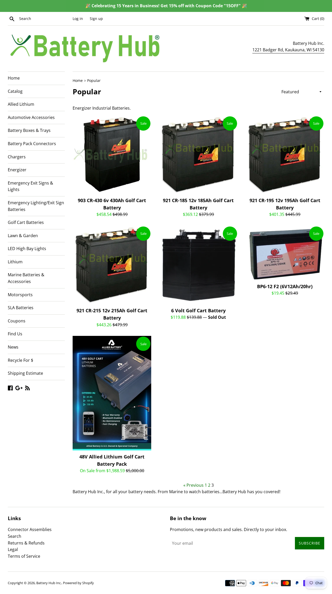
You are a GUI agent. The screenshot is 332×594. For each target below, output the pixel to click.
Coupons (16, 321)
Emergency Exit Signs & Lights (30, 186)
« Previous (193, 485)
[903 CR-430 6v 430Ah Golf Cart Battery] (112, 155)
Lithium (15, 262)
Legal (13, 549)
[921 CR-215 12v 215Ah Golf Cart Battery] (112, 265)
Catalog (15, 91)
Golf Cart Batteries (26, 222)
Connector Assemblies (30, 529)
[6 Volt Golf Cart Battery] (198, 265)
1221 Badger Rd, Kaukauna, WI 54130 (288, 50)
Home (14, 78)
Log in (78, 18)
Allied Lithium (21, 104)
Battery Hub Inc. (48, 583)
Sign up (96, 18)
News (13, 347)
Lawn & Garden (23, 235)
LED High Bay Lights (27, 248)
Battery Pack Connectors (32, 143)
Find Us (15, 334)
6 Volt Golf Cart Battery (198, 310)
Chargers (17, 157)
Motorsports (20, 295)
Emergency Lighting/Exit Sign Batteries (36, 206)
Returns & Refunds (26, 543)
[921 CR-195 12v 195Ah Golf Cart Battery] (285, 155)
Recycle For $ (20, 360)
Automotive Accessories (31, 117)
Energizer (17, 170)
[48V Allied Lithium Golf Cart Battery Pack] (112, 393)
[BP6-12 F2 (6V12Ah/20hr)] (285, 253)
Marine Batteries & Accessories (26, 278)
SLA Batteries (20, 307)
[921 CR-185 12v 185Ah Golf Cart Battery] (198, 155)
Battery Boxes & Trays (29, 130)
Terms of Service (24, 556)
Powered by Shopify (78, 583)
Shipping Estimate (25, 373)
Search (14, 536)
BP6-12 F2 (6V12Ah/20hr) (285, 286)
